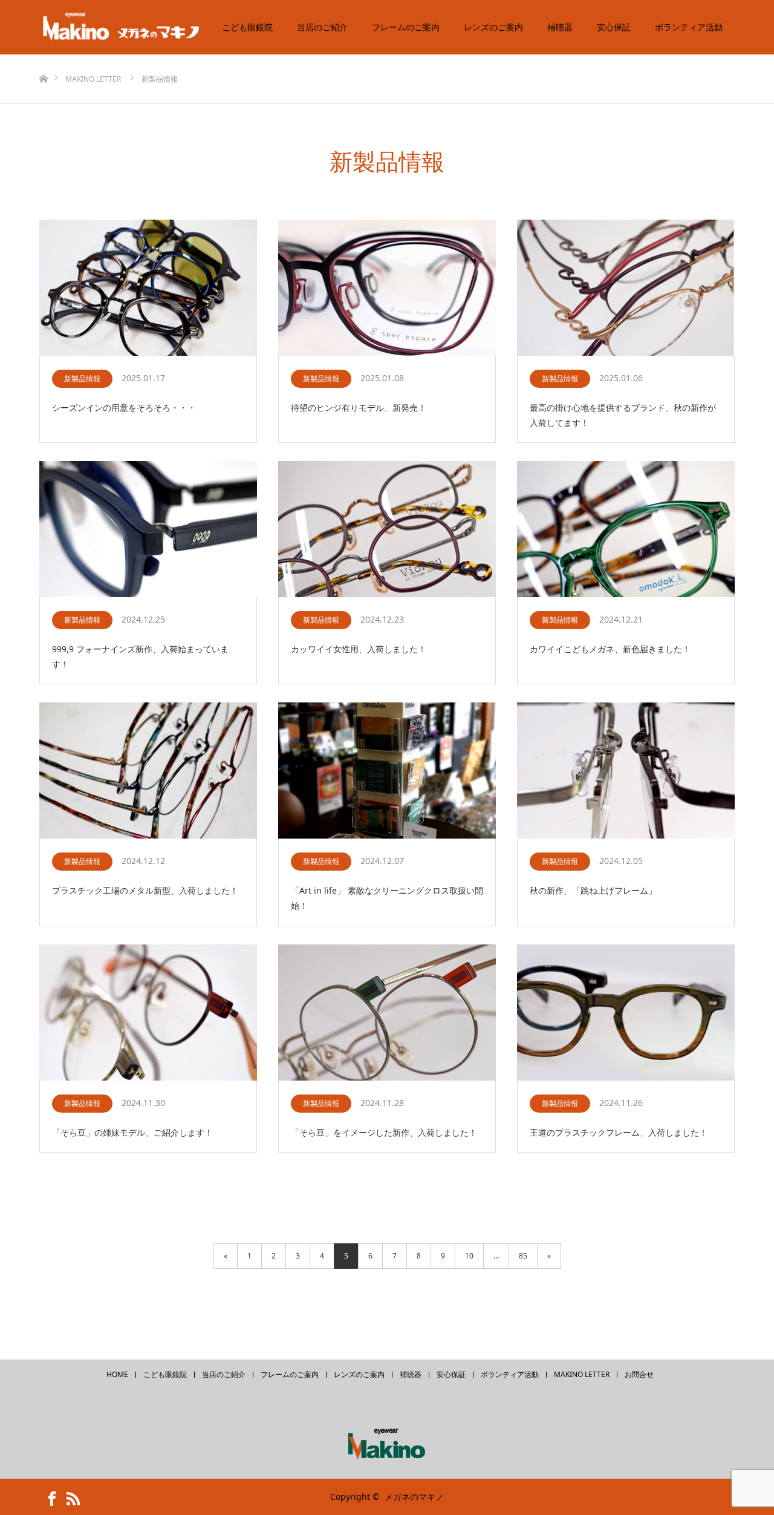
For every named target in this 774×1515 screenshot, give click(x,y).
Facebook (48, 1496)
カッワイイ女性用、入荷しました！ (358, 649)
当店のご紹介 (322, 27)
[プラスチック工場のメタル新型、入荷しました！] (148, 771)
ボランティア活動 (689, 27)
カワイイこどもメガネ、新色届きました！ (610, 649)
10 (469, 1256)
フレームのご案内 (406, 27)
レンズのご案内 (493, 27)
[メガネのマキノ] (130, 27)
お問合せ (639, 1375)
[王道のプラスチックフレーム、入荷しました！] (626, 1013)
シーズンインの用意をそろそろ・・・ (124, 407)
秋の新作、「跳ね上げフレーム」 (593, 890)
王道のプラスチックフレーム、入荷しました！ (618, 1132)
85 (523, 1256)
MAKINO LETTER (582, 1375)
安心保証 (614, 27)
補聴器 (560, 27)
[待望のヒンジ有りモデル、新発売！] (387, 288)
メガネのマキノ (414, 1496)
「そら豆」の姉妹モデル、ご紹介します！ (132, 1132)
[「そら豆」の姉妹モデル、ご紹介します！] (148, 1013)
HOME (117, 1375)
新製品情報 (82, 378)
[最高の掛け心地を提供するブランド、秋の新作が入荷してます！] (626, 288)
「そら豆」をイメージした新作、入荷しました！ (384, 1132)
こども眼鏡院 (247, 27)
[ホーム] (43, 59)
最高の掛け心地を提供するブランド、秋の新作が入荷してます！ (623, 415)
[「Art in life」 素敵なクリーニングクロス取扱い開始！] (387, 771)
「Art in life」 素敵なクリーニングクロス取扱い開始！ (387, 898)
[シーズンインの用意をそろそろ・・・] (148, 288)
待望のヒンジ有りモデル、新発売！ (358, 407)
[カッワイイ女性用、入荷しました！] (387, 529)
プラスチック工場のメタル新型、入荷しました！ (145, 890)
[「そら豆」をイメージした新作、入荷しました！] (387, 1013)
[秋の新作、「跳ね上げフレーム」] (626, 771)
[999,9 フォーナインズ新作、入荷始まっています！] (148, 529)
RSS (69, 1496)
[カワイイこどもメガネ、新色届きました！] (626, 529)
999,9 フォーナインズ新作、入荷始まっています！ (140, 656)
